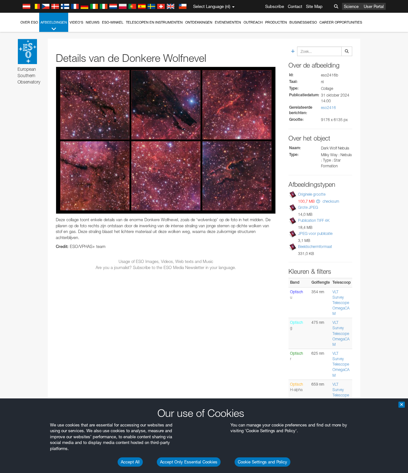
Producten (276, 22)
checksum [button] (330, 201)
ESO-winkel (112, 22)
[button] (318, 201)
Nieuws (92, 22)
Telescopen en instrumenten (154, 22)
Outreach (253, 22)
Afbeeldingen (53, 22)
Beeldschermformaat (315, 246)
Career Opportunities (340, 22)
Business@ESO (303, 22)
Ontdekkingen (198, 22)
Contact (295, 6)
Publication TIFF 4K (314, 220)
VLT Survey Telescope (340, 297)
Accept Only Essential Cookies (188, 461)
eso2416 (328, 107)
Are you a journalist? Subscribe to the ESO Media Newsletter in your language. (166, 267)
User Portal (374, 6)
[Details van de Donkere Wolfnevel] (165, 140)
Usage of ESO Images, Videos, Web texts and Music (166, 261)
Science (351, 6)
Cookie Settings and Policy (262, 461)
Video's (76, 22)
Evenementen (228, 22)
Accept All (130, 461)
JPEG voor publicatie (315, 233)
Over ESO (29, 22)
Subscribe (274, 6)
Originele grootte (311, 194)
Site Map (314, 6)
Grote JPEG (308, 207)
